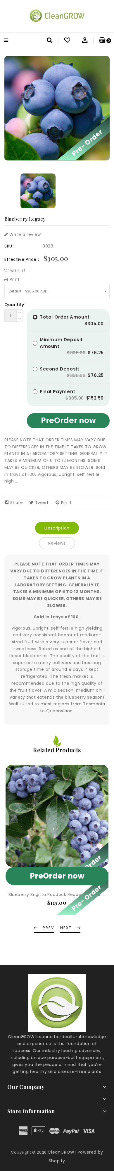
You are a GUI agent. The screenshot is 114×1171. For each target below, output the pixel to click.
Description (57, 528)
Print (14, 279)
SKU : (9, 246)
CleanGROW (61, 1152)
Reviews (56, 543)
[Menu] (6, 41)
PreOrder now (68, 420)
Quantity (14, 305)
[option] (38, 191)
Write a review (24, 234)
